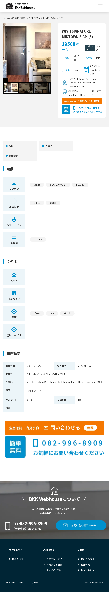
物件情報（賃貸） (19, 18)
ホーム (6, 18)
